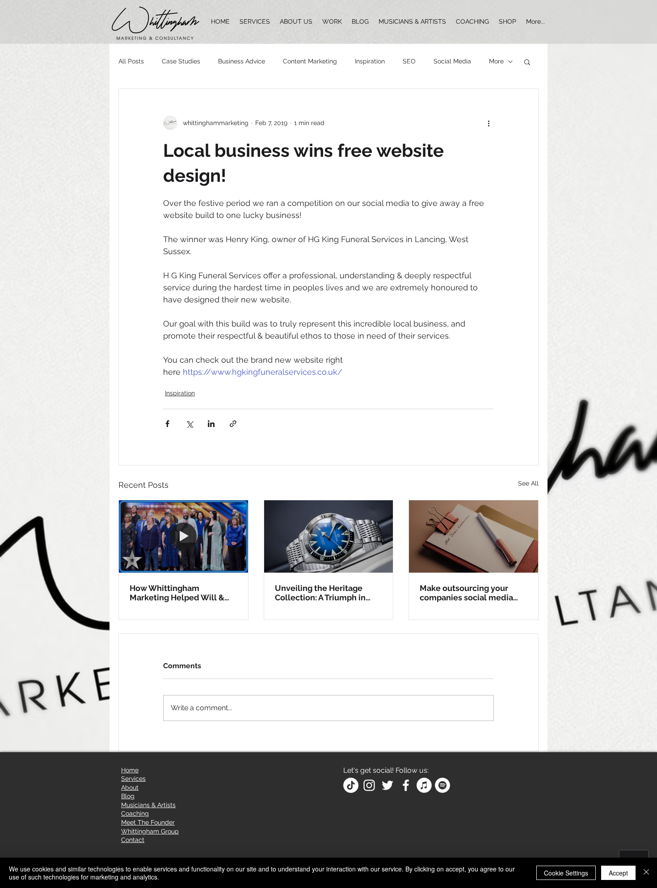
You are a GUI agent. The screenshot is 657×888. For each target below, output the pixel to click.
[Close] (646, 873)
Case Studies (181, 61)
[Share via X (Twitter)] (189, 423)
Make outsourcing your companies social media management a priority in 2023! (468, 592)
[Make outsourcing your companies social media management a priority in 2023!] (473, 536)
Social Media (452, 61)
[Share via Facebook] (167, 423)
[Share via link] (233, 423)
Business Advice (241, 61)
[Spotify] (442, 785)
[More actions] (488, 122)
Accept (618, 872)
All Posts (131, 61)
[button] (527, 61)
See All (528, 483)
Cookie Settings (566, 872)
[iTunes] (424, 785)
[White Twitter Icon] (387, 785)
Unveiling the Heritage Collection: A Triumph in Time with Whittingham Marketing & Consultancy (323, 592)
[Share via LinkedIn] (211, 423)
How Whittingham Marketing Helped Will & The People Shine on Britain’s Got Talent (177, 592)
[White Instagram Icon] (369, 785)
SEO (409, 61)
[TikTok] (350, 785)
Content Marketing (310, 61)
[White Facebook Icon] (405, 785)
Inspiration (370, 61)
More (496, 61)
